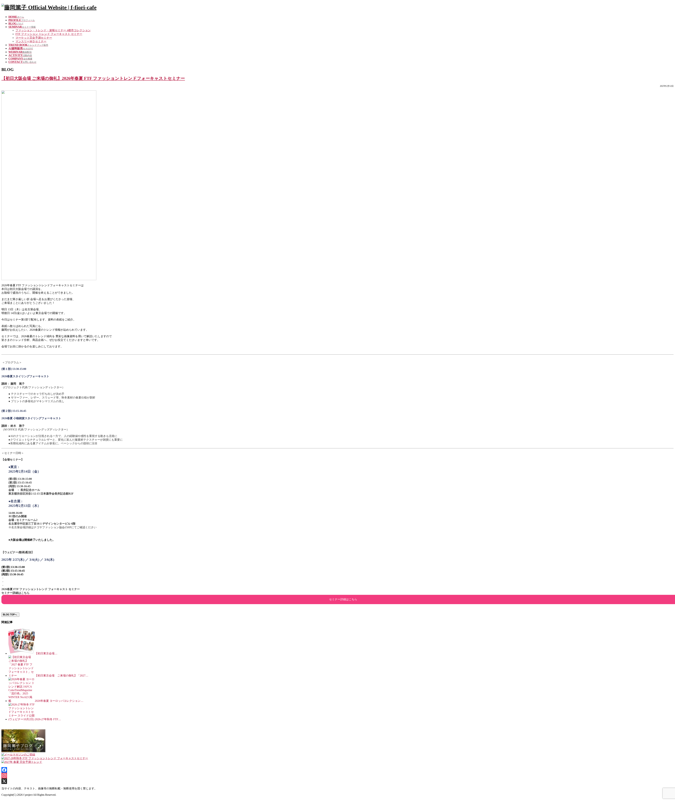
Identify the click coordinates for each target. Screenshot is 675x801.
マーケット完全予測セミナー (33, 37)
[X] (337, 781)
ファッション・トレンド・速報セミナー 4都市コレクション (53, 30)
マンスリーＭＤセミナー (30, 41)
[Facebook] (337, 770)
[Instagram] (337, 775)
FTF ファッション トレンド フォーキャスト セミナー (48, 33)
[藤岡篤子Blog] (23, 751)
